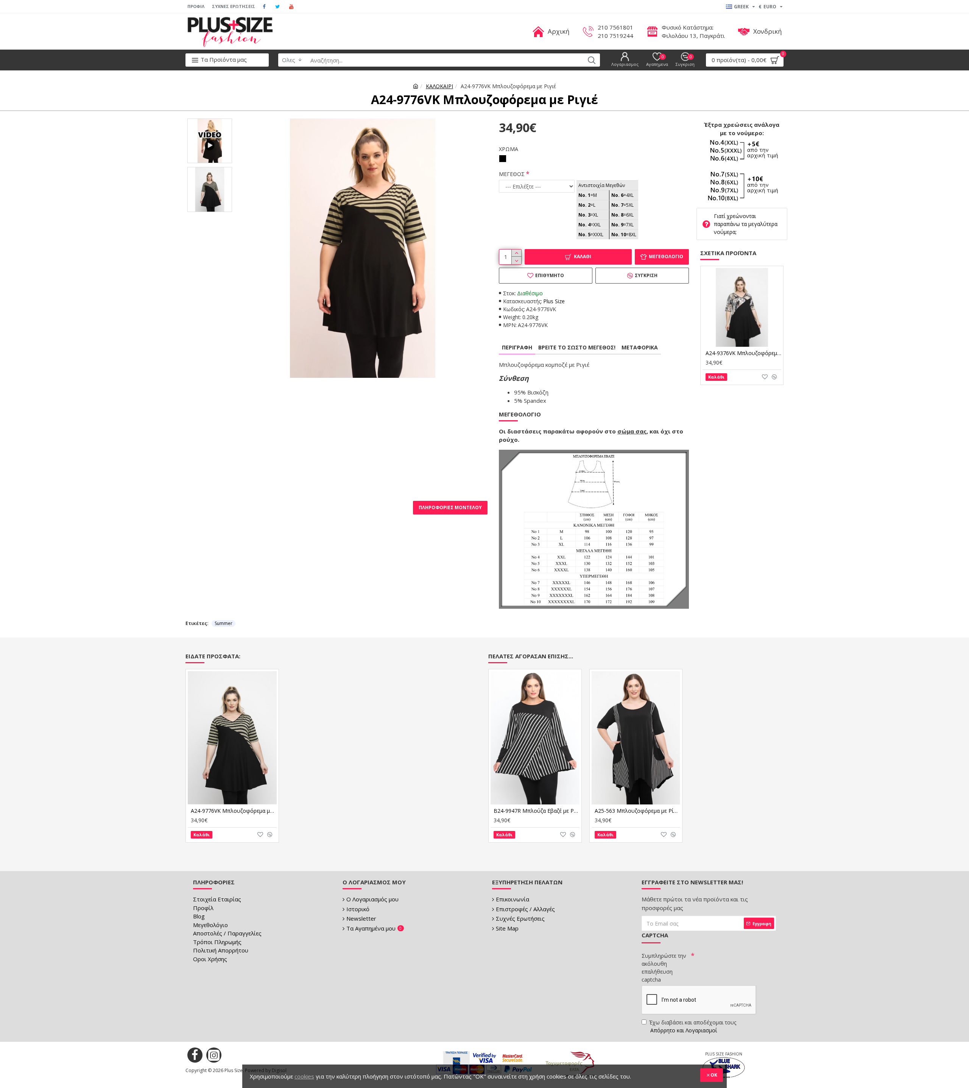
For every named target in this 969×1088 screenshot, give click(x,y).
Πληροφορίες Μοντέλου (450, 507)
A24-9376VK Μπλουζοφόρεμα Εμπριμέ (743, 353)
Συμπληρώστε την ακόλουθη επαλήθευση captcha (664, 967)
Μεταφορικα (640, 347)
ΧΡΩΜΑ (508, 149)
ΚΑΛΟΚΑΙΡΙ (439, 86)
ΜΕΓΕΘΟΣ (512, 174)
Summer (223, 623)
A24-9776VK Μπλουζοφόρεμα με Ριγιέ (234, 810)
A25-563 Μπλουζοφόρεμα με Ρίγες (638, 810)
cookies (304, 1076)
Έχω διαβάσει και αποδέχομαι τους (692, 1026)
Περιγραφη (517, 347)
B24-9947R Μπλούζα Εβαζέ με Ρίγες (537, 810)
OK (713, 1075)
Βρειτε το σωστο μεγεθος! (576, 347)
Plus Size (554, 301)
